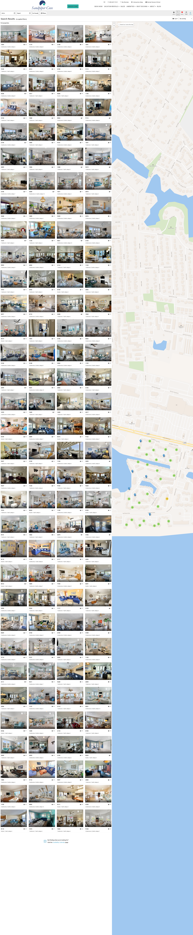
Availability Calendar (59, 842)
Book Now (98, 6)
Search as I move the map (126, 24)
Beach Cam (72, 6)
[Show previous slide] (1, 34)
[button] (16, 65)
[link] (14, 36)
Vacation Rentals (111, 6)
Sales (123, 6)
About (152, 6)
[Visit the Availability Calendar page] (45, 842)
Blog (159, 6)
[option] (175, 18)
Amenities (130, 6)
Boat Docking (142, 6)
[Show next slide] (26, 34)
